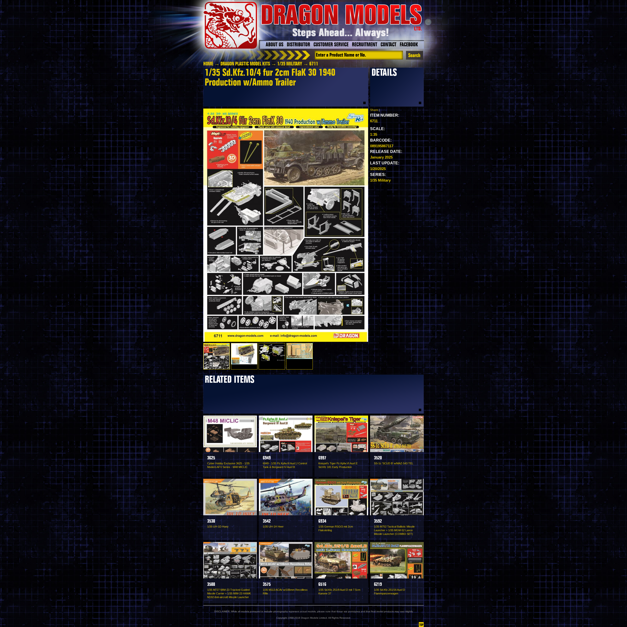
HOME (208, 63)
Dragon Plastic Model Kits (245, 63)
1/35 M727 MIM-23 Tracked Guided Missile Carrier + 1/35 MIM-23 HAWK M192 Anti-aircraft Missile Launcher (229, 593)
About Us (274, 44)
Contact (388, 44)
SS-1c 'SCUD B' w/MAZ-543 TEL (393, 463)
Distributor (298, 44)
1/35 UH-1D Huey (218, 526)
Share (374, 110)
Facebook (409, 44)
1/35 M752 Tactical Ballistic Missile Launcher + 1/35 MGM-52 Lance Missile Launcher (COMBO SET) (394, 530)
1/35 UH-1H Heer (273, 526)
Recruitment (364, 44)
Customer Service (331, 44)
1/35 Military (289, 63)
